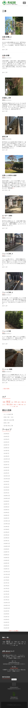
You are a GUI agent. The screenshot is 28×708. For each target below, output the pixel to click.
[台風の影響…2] (14, 25)
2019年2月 (6, 537)
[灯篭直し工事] (14, 86)
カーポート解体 (7, 215)
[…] (13, 188)
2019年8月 (6, 529)
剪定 (6, 190)
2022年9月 (6, 461)
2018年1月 (6, 568)
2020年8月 (6, 501)
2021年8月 (6, 481)
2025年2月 (6, 442)
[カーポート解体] (14, 204)
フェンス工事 (6, 331)
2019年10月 (7, 523)
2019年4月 (6, 535)
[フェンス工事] (14, 319)
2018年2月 (6, 566)
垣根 (12, 402)
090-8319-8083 (14, 668)
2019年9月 (6, 526)
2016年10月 (7, 608)
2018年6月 (6, 554)
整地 (23, 402)
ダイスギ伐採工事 (8, 414)
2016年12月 (7, 602)
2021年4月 (6, 490)
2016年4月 (6, 625)
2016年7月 (6, 616)
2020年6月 (6, 506)
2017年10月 (7, 574)
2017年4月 (6, 591)
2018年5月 (6, 557)
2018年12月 (7, 543)
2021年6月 (6, 487)
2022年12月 (7, 459)
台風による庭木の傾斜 (9, 175)
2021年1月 (6, 492)
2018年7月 (6, 552)
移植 (22, 404)
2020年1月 (6, 518)
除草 (17, 406)
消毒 (19, 404)
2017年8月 (6, 580)
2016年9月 (6, 611)
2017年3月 (6, 594)
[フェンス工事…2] (14, 281)
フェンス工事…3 (7, 254)
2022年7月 (6, 464)
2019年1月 (6, 540)
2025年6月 (6, 439)
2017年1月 (6, 599)
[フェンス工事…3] (14, 242)
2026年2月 (6, 436)
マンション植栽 (7, 369)
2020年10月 (7, 498)
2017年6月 (6, 585)
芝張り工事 (6, 422)
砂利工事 (5, 136)
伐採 (4, 402)
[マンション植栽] (14, 357)
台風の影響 (5, 55)
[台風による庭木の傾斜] (14, 164)
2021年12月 (7, 476)
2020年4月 (6, 512)
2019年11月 (7, 521)
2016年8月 (6, 614)
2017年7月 (6, 583)
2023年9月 (6, 450)
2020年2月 (6, 515)
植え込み (10, 404)
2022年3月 (6, 470)
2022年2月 (6, 473)
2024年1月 (6, 447)
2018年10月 (7, 546)
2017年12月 (7, 571)
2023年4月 (6, 456)
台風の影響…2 (6, 37)
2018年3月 (6, 563)
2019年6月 (6, 532)
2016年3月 (6, 628)
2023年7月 (6, 453)
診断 (14, 406)
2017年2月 (6, 597)
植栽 (15, 404)
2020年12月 (7, 495)
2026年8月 (6, 433)
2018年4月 (6, 560)
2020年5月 (6, 509)
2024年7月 (6, 445)
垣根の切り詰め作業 (9, 420)
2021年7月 (6, 484)
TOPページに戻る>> (14, 630)
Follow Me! (14, 679)
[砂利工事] (14, 125)
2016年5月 (6, 622)
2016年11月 (7, 605)
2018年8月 (6, 549)
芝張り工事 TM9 (8, 417)
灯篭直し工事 (6, 98)
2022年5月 (6, 467)
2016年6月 (6, 619)
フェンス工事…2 (7, 292)
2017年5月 (6, 588)
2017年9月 (6, 577)
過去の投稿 (5, 388)
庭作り (19, 402)
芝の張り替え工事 (8, 425)
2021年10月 (7, 478)
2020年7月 (6, 504)
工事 (6, 49)
